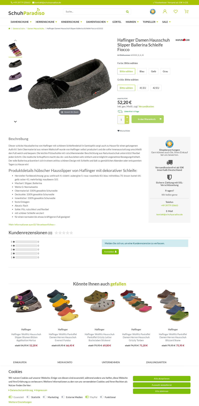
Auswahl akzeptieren (162, 385)
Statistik (35, 397)
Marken (131, 21)
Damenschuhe (20, 21)
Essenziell (19, 397)
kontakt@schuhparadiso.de (47, 2)
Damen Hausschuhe (36, 28)
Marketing (53, 397)
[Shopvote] (152, 11)
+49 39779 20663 (21, 2)
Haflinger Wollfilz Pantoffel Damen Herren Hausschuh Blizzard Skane (173, 337)
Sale (165, 21)
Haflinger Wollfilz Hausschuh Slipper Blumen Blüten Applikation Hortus (26, 337)
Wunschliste (124, 131)
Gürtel (116, 21)
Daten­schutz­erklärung (21, 390)
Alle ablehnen (161, 391)
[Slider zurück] (15, 40)
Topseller (149, 21)
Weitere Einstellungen (20, 402)
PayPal (93, 397)
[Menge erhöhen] (127, 117)
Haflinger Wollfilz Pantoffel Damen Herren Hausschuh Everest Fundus (63, 337)
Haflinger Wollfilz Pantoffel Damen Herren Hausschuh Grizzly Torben (136, 337)
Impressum (41, 390)
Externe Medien (74, 397)
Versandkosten (146, 106)
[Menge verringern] (127, 122)
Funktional (110, 397)
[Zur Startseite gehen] (9, 28)
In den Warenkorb (146, 119)
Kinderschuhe (70, 21)
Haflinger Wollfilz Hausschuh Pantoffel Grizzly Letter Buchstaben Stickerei (99, 337)
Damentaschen (96, 21)
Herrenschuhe (45, 21)
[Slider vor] (15, 121)
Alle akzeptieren (161, 378)
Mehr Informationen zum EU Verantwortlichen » (32, 224)
